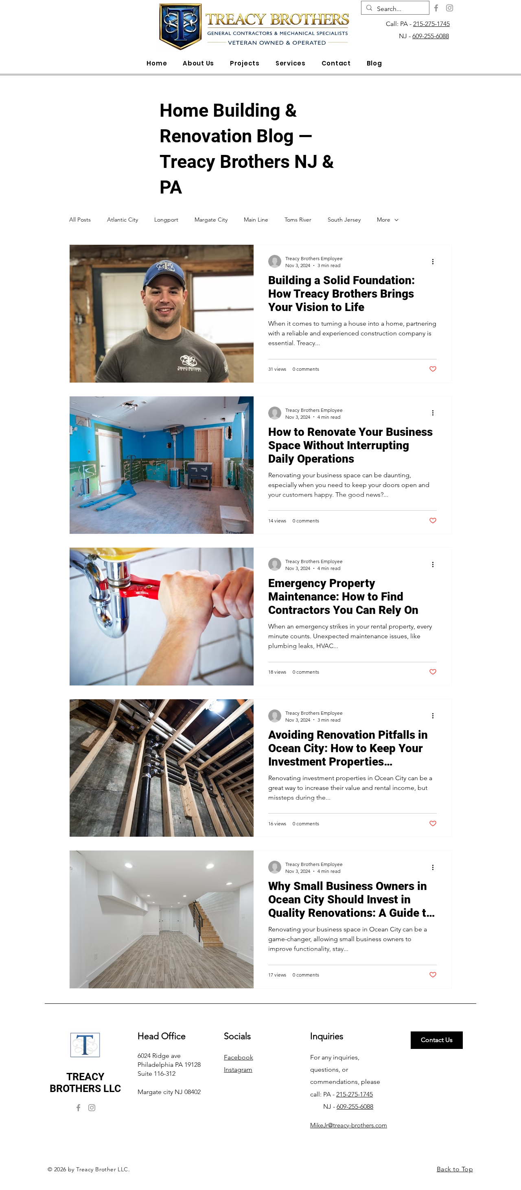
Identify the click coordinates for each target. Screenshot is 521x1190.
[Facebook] (436, 8)
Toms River (298, 219)
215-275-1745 (431, 24)
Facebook (238, 1057)
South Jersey (344, 219)
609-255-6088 (430, 36)
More (383, 219)
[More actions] (435, 261)
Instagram (238, 1069)
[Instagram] (449, 8)
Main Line (256, 219)
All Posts (80, 219)
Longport (166, 219)
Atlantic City (122, 219)
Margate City (211, 219)
